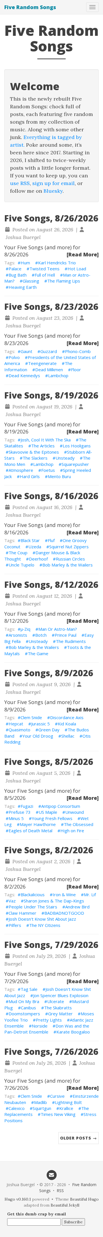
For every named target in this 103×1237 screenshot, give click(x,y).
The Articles (43, 446)
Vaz (12, 901)
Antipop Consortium (60, 806)
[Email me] (51, 1174)
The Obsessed (78, 824)
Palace (15, 268)
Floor (76, 369)
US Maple (48, 812)
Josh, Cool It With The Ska (46, 440)
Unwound (74, 812)
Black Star (30, 540)
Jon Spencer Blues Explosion (60, 995)
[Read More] (83, 254)
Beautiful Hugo (84, 1199)
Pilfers (15, 925)
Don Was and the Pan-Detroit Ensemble (46, 1029)
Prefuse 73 (20, 812)
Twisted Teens (44, 268)
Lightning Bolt (68, 1102)
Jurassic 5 (40, 724)
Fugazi (27, 806)
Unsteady (65, 458)
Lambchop (58, 375)
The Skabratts (58, 1007)
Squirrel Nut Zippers (69, 546)
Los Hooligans (77, 446)
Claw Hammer (22, 913)
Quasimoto (19, 729)
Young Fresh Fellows (52, 818)
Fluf (51, 540)
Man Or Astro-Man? (57, 629)
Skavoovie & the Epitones (34, 452)
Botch (41, 635)
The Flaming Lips (63, 281)
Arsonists (18, 635)
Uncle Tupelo (21, 565)
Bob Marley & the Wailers (67, 565)
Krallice (66, 1108)
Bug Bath (18, 275)
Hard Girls (30, 476)
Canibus (28, 1007)
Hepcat (16, 724)
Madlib (40, 1102)
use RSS (20, 183)
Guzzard (48, 351)
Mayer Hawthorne (38, 824)
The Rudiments (71, 641)
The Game (38, 653)
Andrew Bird (77, 907)
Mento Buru (59, 476)
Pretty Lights (49, 1020)
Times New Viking (58, 1114)
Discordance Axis (67, 717)
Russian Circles (70, 559)
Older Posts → (78, 1138)
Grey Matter (60, 1013)
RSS (60, 1190)
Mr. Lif (90, 894)
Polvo (14, 357)
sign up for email (53, 183)
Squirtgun (42, 1108)
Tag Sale (29, 989)
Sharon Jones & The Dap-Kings (54, 901)
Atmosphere (21, 470)
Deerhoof (38, 559)
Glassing (31, 281)
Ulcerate (55, 1001)
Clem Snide (31, 717)
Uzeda (34, 546)
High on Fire (72, 830)
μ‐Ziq (25, 629)
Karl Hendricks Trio (57, 262)
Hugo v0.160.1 (18, 1199)
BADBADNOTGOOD (64, 913)
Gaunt (26, 351)
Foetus (48, 470)
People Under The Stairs (33, 907)
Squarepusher (75, 464)
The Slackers (35, 458)
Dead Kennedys (24, 375)
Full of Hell (45, 275)
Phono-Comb (78, 351)
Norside (39, 1026)
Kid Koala (67, 724)
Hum (25, 262)
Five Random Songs (30, 7)
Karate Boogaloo (73, 1032)
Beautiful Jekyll (65, 1205)
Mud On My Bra (24, 1001)
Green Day (49, 729)
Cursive (57, 1096)
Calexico (17, 1108)
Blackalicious (33, 894)
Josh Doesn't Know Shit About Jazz (42, 919)
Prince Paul (65, 635)
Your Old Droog (37, 736)
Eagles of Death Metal (30, 830)
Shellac (67, 736)
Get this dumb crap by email (36, 1214)
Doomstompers (24, 1013)
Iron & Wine (64, 894)
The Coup (18, 552)
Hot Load (77, 268)
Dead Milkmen (49, 369)
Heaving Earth (23, 287)
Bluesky (53, 191)
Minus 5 (16, 818)
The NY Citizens (44, 925)
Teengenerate (42, 363)
